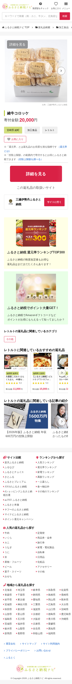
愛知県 (36, 599)
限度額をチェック (41, 8)
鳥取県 (51, 590)
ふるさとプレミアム (15, 482)
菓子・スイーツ (13, 571)
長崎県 (64, 595)
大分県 (64, 604)
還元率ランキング (47, 467)
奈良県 (36, 628)
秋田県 (8, 609)
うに (7, 552)
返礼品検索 (44, 27)
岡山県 (51, 599)
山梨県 (21, 628)
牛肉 (7, 533)
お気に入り (56, 8)
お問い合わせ (43, 650)
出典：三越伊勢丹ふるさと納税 (54, 105)
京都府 (36, 614)
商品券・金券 (44, 538)
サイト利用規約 (51, 643)
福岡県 (51, 633)
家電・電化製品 (45, 547)
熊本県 (64, 599)
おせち (8, 576)
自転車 (41, 552)
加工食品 (63, 27)
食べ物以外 (43, 486)
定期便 (41, 533)
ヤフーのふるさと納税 (17, 509)
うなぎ (8, 547)
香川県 (51, 619)
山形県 (8, 614)
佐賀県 (64, 590)
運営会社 (10, 643)
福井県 (21, 624)
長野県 (21, 633)
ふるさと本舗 (12, 505)
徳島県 (51, 614)
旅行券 (41, 542)
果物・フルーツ (13, 562)
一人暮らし (43, 482)
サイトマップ (29, 643)
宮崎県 (64, 609)
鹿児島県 (66, 614)
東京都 (21, 599)
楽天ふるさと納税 (14, 462)
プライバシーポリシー (18, 650)
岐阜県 (36, 590)
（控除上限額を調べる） (30, 159)
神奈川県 (22, 604)
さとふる (9, 477)
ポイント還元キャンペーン (19, 519)
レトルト (50, 130)
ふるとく (10, 657)
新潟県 (21, 609)
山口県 (51, 609)
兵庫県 (36, 624)
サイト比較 (14, 457)
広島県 (51, 604)
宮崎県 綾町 (13, 130)
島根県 (51, 595)
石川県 (21, 619)
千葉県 (21, 595)
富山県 (21, 614)
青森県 (8, 595)
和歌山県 (38, 633)
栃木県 (8, 628)
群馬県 (8, 633)
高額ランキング (45, 477)
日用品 (41, 557)
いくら (8, 538)
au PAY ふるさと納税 (16, 500)
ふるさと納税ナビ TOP (17, 27)
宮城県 (8, 604)
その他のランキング (48, 491)
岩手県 (8, 599)
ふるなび (9, 467)
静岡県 (36, 595)
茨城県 (8, 624)
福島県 (8, 619)
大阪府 (36, 619)
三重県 (36, 604)
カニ (7, 542)
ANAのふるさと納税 (16, 486)
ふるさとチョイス (14, 472)
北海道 (8, 590)
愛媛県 (51, 624)
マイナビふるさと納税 (17, 514)
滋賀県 (36, 609)
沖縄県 (64, 619)
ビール (8, 567)
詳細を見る (17, 44)
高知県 (51, 628)
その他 (9, 339)
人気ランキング (45, 462)
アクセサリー (44, 567)
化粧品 (41, 562)
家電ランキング (45, 472)
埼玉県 (21, 590)
